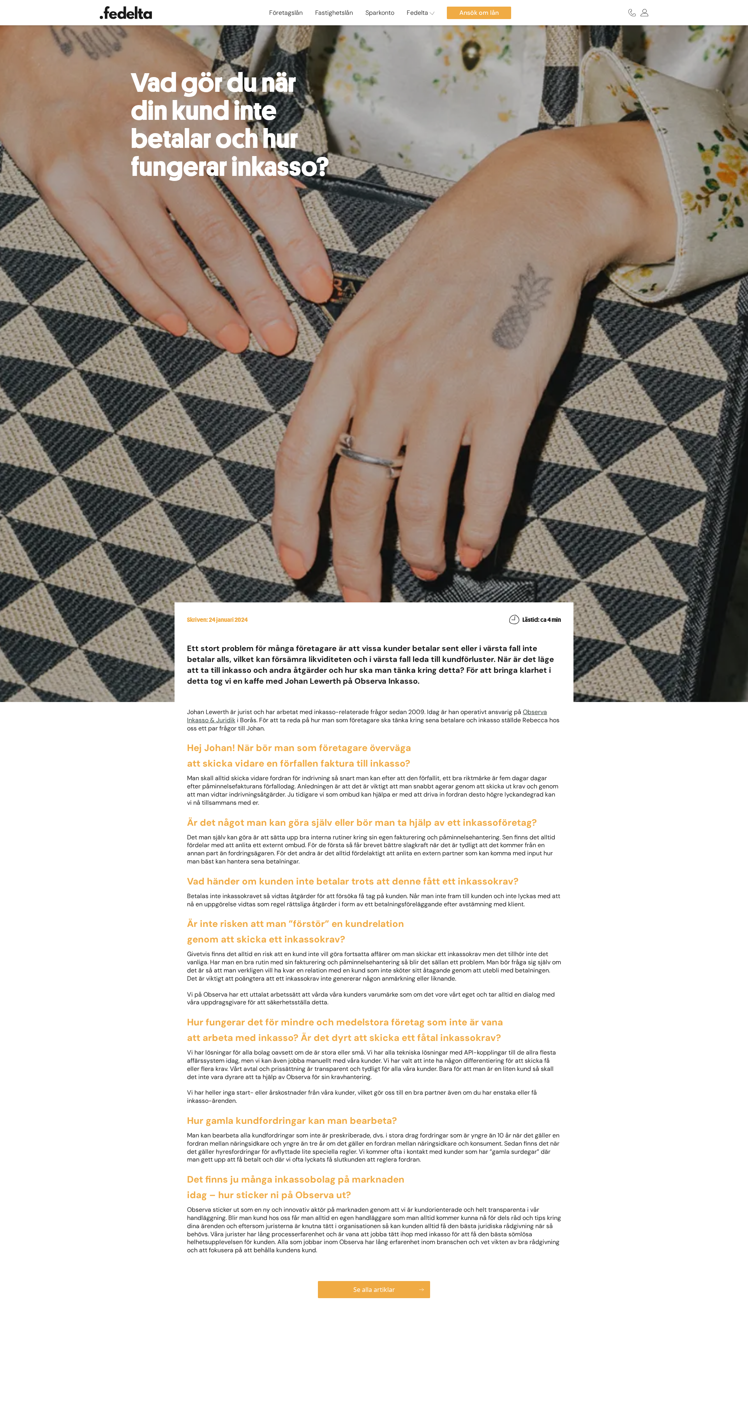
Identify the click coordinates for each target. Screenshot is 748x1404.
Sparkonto (379, 13)
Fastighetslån (334, 13)
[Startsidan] (126, 12)
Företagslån (286, 13)
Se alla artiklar (374, 1289)
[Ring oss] (632, 12)
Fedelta (418, 13)
